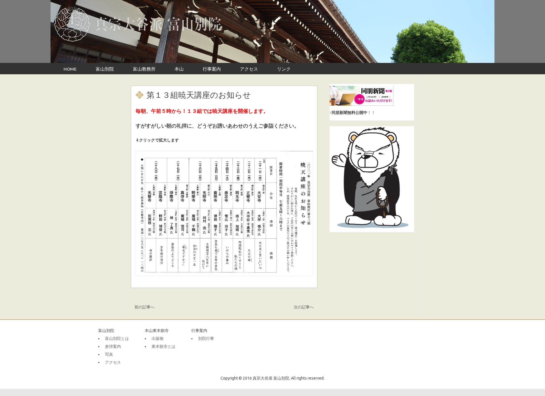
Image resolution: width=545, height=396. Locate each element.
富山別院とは (117, 338)
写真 (109, 354)
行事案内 (212, 68)
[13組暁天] (224, 213)
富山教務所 (144, 68)
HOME (70, 68)
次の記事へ (303, 307)
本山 (179, 68)
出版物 (158, 338)
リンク (284, 68)
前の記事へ (144, 307)
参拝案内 (113, 346)
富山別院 (105, 68)
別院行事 (206, 338)
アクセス (249, 68)
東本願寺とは (163, 346)
